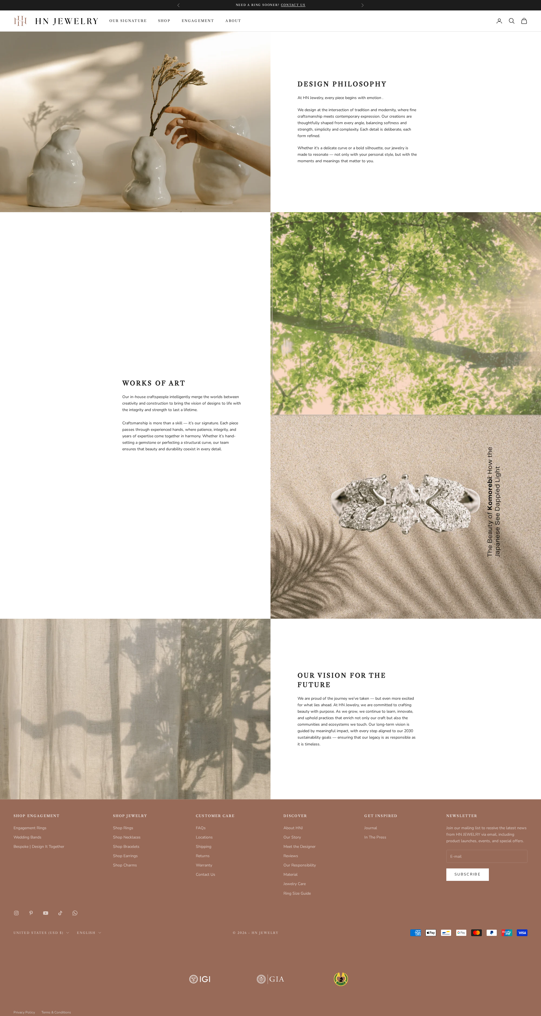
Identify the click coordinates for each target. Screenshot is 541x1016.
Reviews (290, 856)
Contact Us (205, 874)
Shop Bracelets (126, 846)
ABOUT (233, 21)
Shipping (203, 846)
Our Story (292, 837)
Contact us (293, 5)
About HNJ (293, 828)
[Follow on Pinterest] (31, 913)
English (86, 933)
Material (290, 874)
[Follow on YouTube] (45, 913)
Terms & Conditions (56, 1012)
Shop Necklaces (127, 837)
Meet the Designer (299, 846)
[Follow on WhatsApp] (75, 913)
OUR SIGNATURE (128, 21)
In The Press (375, 837)
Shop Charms (125, 865)
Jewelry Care (294, 883)
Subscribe (467, 874)
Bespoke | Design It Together (39, 846)
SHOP (164, 21)
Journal (370, 828)
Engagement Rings (30, 828)
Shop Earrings (125, 856)
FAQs (201, 828)
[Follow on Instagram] (16, 913)
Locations (204, 837)
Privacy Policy (24, 1012)
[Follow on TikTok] (60, 913)
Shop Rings (123, 828)
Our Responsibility (299, 865)
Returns (203, 856)
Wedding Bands (27, 837)
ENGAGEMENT (198, 21)
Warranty (204, 865)
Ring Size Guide (297, 893)
